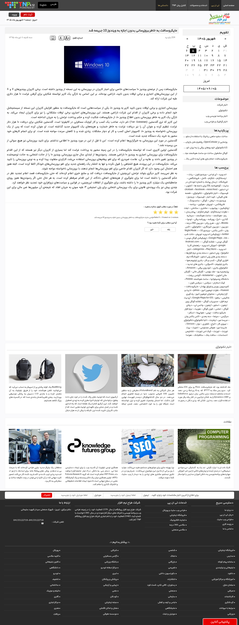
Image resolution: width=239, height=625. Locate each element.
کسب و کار (209, 260)
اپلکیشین (224, 208)
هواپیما (200, 313)
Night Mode (190, 230)
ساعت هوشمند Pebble (197, 279)
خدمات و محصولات (198, 5)
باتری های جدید (195, 264)
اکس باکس (217, 230)
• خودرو (56, 573)
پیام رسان (190, 212)
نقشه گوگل (208, 242)
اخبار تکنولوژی (211, 193)
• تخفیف (56, 579)
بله (168, 229)
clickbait (189, 189)
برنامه (193, 204)
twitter (225, 234)
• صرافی (231, 591)
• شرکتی (114, 550)
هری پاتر (209, 223)
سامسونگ (194, 201)
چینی (208, 313)
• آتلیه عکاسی (53, 556)
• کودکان (114, 596)
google (222, 245)
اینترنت (212, 320)
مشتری (203, 208)
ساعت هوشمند (203, 216)
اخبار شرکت (222, 105)
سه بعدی (206, 316)
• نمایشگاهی (171, 608)
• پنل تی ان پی (226, 515)
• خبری (115, 573)
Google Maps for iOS (202, 298)
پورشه (211, 219)
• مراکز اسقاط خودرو (109, 567)
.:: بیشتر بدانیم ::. (119, 542)
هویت (197, 309)
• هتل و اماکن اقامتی (108, 608)
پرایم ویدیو (223, 272)
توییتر (210, 204)
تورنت (216, 331)
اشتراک (46, 495)
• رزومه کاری (227, 524)
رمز (225, 216)
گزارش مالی (197, 272)
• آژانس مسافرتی (110, 556)
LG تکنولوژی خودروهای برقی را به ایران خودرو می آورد (205, 148)
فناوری (205, 324)
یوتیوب (213, 208)
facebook (200, 189)
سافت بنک (210, 335)
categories (198, 249)
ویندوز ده (221, 201)
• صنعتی (173, 591)
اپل (217, 223)
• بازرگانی (172, 562)
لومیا (189, 219)
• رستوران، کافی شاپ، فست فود (162, 585)
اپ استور (223, 189)
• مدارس (231, 556)
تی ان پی (215, 5)
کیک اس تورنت (203, 331)
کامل (203, 178)
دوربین (224, 227)
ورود (14, 15)
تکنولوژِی (196, 227)
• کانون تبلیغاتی (52, 562)
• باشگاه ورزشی (111, 562)
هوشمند (217, 216)
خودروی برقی (204, 268)
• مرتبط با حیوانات (227, 608)
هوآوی (201, 204)
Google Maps (215, 238)
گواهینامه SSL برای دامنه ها (207, 186)
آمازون (189, 186)
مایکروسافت (192, 287)
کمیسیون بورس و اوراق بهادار (214, 287)
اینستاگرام (221, 178)
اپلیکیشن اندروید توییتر (208, 234)
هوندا (189, 335)
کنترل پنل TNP (179, 5)
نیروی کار (222, 324)
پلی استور (214, 253)
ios (225, 238)
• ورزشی (231, 614)
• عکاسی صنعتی (179, 529)
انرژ (218, 219)
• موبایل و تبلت (169, 614)
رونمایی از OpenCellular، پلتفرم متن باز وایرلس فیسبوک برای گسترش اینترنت (205, 142)
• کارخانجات (229, 596)
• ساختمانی (55, 585)
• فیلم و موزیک (53, 591)
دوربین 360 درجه (194, 223)
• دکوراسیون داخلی (168, 573)
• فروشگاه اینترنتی (178, 515)
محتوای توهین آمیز (205, 294)
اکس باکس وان (191, 316)
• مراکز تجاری (54, 602)
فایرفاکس (220, 204)
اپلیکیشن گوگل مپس (196, 238)
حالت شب (189, 234)
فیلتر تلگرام (203, 212)
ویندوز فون (200, 174)
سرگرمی (225, 316)
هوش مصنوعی (207, 328)
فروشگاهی (193, 178)
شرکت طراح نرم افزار (129, 503)
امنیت (195, 328)
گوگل (204, 201)
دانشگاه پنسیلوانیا (219, 279)
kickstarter (208, 275)
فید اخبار (211, 197)
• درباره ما (228, 510)
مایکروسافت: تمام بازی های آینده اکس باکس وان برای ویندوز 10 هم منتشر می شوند (205, 159)
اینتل (211, 201)
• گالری (57, 596)
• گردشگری (230, 602)
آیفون (208, 305)
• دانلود (231, 573)
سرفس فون (196, 283)
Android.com (192, 242)
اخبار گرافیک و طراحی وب (215, 122)
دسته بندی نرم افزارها (196, 253)
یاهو (217, 298)
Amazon (191, 268)
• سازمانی (172, 596)
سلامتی (194, 208)
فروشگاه (223, 182)
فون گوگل (208, 309)
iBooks (224, 223)
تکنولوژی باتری (220, 268)
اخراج (213, 324)
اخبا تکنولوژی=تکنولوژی (195, 320)
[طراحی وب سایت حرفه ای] (19, 5)
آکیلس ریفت (194, 275)
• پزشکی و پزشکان (110, 579)
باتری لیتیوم (221, 264)
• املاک (173, 556)
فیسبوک (200, 197)
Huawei (225, 290)
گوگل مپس (222, 242)
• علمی (115, 591)
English (43, 5)
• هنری (57, 608)
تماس (218, 309)
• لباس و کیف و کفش (167, 602)
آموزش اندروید (208, 245)
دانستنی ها (163, 5)
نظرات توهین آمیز (210, 290)
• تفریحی (172, 567)
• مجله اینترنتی (111, 602)
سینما (216, 316)
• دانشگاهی (54, 567)
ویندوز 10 (204, 230)
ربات (190, 174)
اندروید (222, 174)
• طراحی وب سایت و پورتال (174, 510)
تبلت (186, 208)
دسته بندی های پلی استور (213, 257)
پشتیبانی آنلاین (219, 622)
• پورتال (56, 550)
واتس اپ (198, 305)
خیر (151, 229)
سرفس (207, 283)
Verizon (191, 324)
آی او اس (212, 174)
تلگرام (211, 178)
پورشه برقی (200, 219)
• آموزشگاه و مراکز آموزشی (223, 579)
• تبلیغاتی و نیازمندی (225, 567)
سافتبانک (198, 335)
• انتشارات (172, 579)
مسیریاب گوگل (210, 301)
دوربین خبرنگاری (211, 227)
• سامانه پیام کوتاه (226, 562)
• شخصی (172, 550)
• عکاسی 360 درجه (178, 525)
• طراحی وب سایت (225, 519)
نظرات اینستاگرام (219, 212)
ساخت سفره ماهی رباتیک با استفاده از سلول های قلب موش (205, 136)
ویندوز (190, 197)
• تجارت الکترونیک (178, 520)
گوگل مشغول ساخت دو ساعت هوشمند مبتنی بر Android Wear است (205, 153)
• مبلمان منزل (229, 585)
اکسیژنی (209, 264)
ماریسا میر (222, 328)
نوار (198, 324)
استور (216, 305)
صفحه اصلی (228, 5)
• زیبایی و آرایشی (110, 585)
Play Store (211, 249)
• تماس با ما (228, 529)
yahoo (196, 290)
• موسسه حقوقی (110, 614)
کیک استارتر (219, 283)
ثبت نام (27, 15)
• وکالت (56, 614)
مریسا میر (223, 320)
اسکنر (191, 313)
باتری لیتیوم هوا (194, 260)
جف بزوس (210, 272)
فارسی (53, 4)
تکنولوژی (222, 110)
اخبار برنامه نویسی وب (216, 116)
